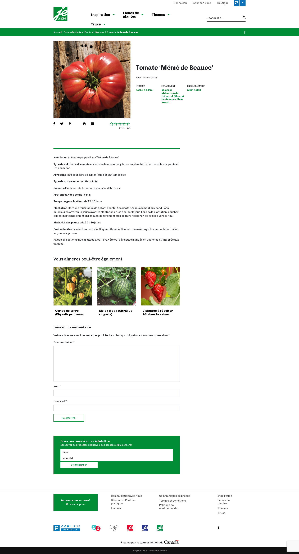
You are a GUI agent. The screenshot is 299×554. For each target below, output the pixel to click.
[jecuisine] (130, 527)
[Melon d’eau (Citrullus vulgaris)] (116, 286)
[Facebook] (245, 32)
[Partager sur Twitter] (62, 123)
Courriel (60, 401)
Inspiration (100, 14)
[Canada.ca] (171, 542)
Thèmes (158, 14)
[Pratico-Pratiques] (68, 527)
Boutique (223, 2)
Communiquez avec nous (126, 495)
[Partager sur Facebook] (54, 123)
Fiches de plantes (131, 14)
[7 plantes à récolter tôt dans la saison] (160, 286)
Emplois (116, 508)
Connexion (180, 2)
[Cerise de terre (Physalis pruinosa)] (72, 286)
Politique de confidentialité (168, 506)
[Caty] (114, 527)
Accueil (57, 32)
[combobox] (224, 18)
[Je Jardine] (68, 14)
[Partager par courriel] (92, 123)
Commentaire (63, 342)
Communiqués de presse (174, 495)
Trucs (96, 24)
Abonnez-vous (202, 2)
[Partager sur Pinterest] (70, 123)
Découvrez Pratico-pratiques (123, 502)
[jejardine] (160, 527)
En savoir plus (75, 502)
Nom (57, 386)
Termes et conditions (172, 500)
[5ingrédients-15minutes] (97, 527)
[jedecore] (145, 527)
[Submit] (243, 17)
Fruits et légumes (94, 32)
